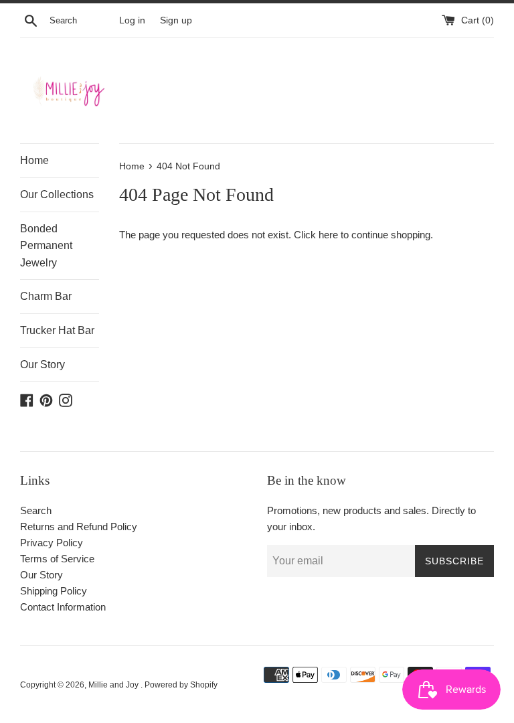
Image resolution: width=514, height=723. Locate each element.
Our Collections (57, 194)
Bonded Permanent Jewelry (46, 245)
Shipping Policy (53, 590)
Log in (132, 20)
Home (34, 160)
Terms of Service (57, 558)
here (328, 234)
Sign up (176, 20)
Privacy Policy (51, 542)
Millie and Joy (114, 685)
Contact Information (63, 607)
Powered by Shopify (181, 685)
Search (36, 510)
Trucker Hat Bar (57, 330)
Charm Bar (46, 296)
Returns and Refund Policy (78, 526)
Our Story (42, 364)
